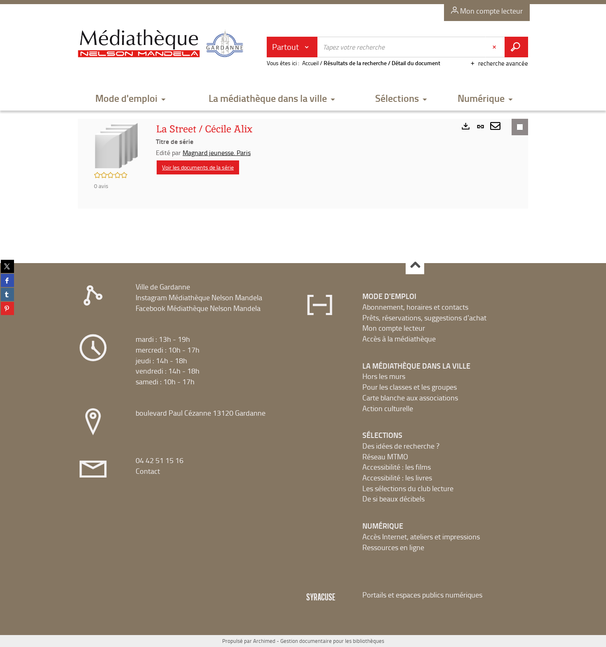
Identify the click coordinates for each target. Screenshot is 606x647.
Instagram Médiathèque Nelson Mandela (199, 297)
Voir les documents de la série (198, 167)
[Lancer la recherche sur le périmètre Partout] (516, 47)
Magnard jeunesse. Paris (217, 152)
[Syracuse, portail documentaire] (162, 43)
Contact (148, 471)
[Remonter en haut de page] (415, 265)
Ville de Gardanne (163, 287)
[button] (130, 99)
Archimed (264, 641)
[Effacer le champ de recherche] (495, 47)
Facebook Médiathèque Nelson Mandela (198, 308)
